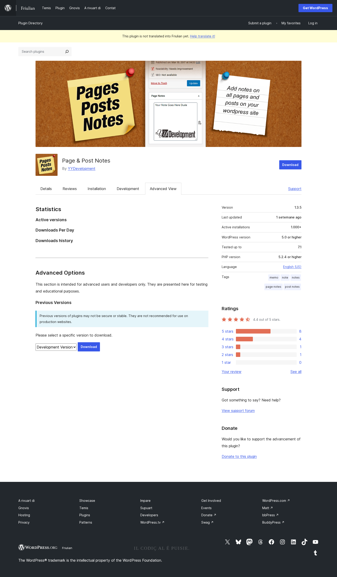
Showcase (87, 500)
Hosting (24, 515)
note (285, 277)
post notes (292, 286)
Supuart (146, 508)
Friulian (67, 548)
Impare (145, 500)
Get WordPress (315, 8)
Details (46, 188)
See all (295, 371)
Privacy (24, 522)
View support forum (238, 410)
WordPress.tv (152, 522)
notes (296, 277)
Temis (83, 508)
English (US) (292, 267)
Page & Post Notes (86, 160)
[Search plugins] (67, 51)
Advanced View (163, 188)
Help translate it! (202, 36)
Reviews (70, 188)
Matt (267, 508)
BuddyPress (273, 522)
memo (274, 277)
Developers (149, 515)
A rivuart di (26, 500)
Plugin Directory (30, 23)
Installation (97, 188)
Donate (208, 515)
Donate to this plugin (239, 456)
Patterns (85, 522)
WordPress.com (276, 500)
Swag (207, 522)
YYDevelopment (81, 168)
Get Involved (211, 500)
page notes (273, 286)
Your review (231, 371)
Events (206, 508)
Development (128, 188)
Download (290, 165)
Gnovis (23, 508)
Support (294, 188)
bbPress (270, 515)
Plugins (84, 515)
